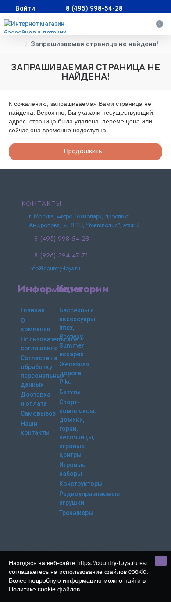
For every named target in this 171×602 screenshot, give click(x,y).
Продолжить (83, 151)
